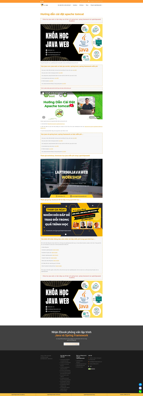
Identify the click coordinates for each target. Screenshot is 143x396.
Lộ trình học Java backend (65, 362)
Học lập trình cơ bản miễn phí (64, 5)
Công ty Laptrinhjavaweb (96, 5)
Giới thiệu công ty (79, 367)
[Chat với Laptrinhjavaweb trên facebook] (140, 384)
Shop (87, 5)
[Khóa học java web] (71, 42)
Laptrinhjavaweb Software (81, 363)
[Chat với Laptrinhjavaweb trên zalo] (140, 388)
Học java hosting (63, 390)
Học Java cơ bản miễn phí (65, 370)
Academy (75, 5)
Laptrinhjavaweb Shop (80, 365)
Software (81, 5)
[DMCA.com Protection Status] (91, 368)
